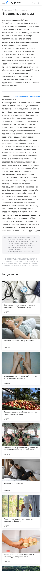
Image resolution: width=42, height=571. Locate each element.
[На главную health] (15, 2)
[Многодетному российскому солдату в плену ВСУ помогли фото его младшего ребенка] (21, 440)
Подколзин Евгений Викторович (25, 96)
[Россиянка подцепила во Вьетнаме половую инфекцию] (21, 511)
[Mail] (7, 2)
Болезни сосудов (21, 10)
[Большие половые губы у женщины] (21, 333)
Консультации (7, 10)
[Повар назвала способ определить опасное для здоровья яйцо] (21, 547)
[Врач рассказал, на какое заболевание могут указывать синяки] (21, 368)
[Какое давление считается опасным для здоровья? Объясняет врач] (21, 297)
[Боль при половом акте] (21, 475)
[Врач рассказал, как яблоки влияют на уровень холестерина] (21, 404)
